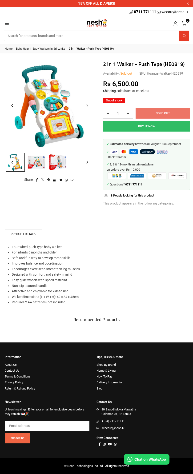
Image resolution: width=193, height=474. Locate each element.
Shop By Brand (106, 364)
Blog (99, 388)
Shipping (109, 91)
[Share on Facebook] (37, 179)
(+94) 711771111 (113, 421)
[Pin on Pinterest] (49, 179)
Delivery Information (109, 382)
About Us (11, 364)
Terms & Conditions (18, 376)
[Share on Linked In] (54, 179)
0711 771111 (145, 12)
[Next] (87, 105)
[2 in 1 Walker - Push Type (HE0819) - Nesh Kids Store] (36, 162)
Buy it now (146, 126)
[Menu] (7, 23)
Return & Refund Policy (20, 388)
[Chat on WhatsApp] (146, 459)
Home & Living (106, 370)
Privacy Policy (14, 382)
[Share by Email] (72, 179)
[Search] (184, 36)
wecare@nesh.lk (113, 428)
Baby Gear (22, 48)
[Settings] (175, 23)
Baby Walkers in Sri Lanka (48, 48)
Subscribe (17, 438)
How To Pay (104, 376)
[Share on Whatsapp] (66, 179)
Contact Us (12, 370)
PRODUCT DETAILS (23, 234)
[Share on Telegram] (60, 179)
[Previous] (12, 105)
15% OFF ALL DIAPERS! (96, 3)
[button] (184, 23)
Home (8, 48)
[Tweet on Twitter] (43, 179)
